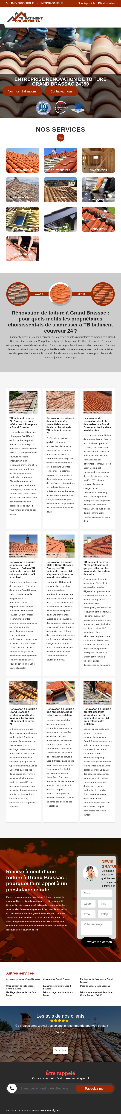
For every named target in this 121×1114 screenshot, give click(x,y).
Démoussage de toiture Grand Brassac (58, 993)
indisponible (22, 3)
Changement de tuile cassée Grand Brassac (20, 987)
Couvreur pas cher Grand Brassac (23, 979)
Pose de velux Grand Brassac (95, 986)
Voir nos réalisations (22, 91)
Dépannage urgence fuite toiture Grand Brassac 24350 (96, 993)
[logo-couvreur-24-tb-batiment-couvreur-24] (24, 17)
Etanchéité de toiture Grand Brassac (57, 987)
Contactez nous (61, 91)
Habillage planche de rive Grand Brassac (22, 993)
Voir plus (60, 1050)
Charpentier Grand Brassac (57, 979)
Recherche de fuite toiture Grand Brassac (96, 980)
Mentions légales (50, 1110)
